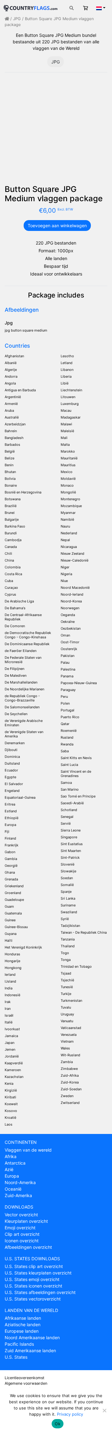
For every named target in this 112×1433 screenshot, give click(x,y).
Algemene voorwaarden (26, 1383)
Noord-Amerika (20, 1182)
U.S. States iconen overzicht (33, 1285)
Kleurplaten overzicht (26, 1221)
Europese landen (22, 1331)
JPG (17, 18)
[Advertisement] (56, 130)
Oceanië (13, 1189)
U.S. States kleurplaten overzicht (38, 1272)
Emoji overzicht (20, 1227)
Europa (12, 1176)
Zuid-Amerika (18, 1195)
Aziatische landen (22, 1324)
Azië (9, 1169)
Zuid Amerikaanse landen (30, 1350)
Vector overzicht (21, 1214)
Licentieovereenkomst (24, 1377)
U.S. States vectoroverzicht (33, 1298)
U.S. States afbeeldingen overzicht (40, 1292)
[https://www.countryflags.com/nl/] (30, 7)
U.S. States (16, 1357)
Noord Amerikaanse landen (32, 1337)
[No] (104, 1410)
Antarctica (15, 1163)
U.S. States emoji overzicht (32, 1279)
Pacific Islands (19, 1344)
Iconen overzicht (22, 1240)
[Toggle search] (71, 7)
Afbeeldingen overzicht (28, 1247)
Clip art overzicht (22, 1234)
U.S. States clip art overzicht (34, 1266)
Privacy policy (70, 1414)
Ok (57, 1423)
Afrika (10, 1156)
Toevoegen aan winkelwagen (57, 225)
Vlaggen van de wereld (28, 1150)
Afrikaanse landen (23, 1318)
